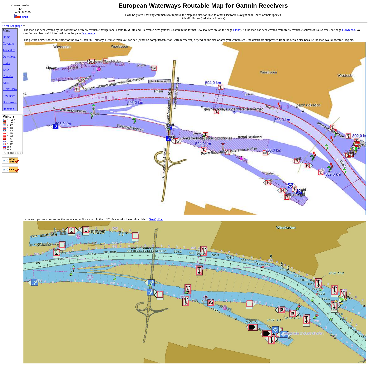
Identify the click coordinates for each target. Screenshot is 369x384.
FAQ (6, 69)
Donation (8, 108)
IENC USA (10, 89)
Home (6, 37)
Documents (10, 102)
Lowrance (9, 95)
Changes (8, 76)
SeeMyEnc (156, 219)
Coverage (8, 43)
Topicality (9, 50)
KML (6, 82)
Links (6, 63)
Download (9, 56)
